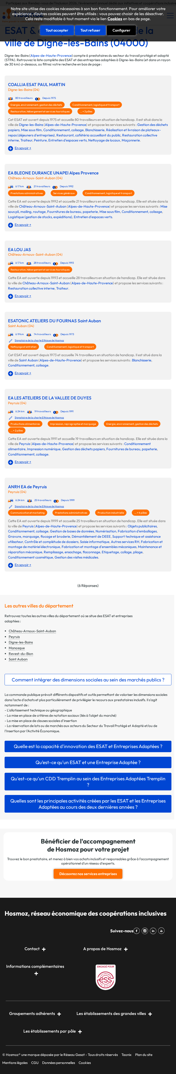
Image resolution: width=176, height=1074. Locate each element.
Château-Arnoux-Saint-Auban (42, 206)
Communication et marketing (28, 512)
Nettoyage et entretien (23, 346)
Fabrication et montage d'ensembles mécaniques (99, 547)
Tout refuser (90, 30)
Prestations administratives (27, 193)
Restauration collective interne (31, 288)
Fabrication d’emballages (137, 531)
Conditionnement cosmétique (30, 557)
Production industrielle (111, 512)
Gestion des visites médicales (76, 557)
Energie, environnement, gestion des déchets (36, 104)
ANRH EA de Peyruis (27, 487)
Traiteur (26, 140)
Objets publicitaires (142, 526)
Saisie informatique (94, 542)
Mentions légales (15, 1062)
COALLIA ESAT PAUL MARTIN (36, 84)
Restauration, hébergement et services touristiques (40, 111)
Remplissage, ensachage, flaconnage (72, 552)
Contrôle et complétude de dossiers (51, 542)
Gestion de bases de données (72, 531)
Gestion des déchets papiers (83, 449)
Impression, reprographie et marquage (73, 424)
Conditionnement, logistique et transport (95, 104)
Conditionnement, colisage (63, 130)
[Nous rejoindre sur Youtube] (162, 931)
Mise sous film (31, 130)
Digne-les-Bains (31, 124)
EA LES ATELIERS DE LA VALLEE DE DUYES (49, 398)
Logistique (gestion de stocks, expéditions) (40, 217)
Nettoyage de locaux (104, 140)
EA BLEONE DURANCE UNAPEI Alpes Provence (53, 173)
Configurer (121, 30)
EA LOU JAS (19, 249)
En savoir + (23, 148)
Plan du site (143, 1054)
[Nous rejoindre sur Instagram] (146, 931)
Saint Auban (28, 360)
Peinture (40, 140)
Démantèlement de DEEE (91, 536)
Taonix (126, 1054)
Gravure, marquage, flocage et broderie (39, 536)
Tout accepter (57, 30)
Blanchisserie (94, 130)
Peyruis (24, 444)
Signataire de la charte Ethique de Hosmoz (39, 340)
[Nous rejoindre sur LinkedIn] (154, 931)
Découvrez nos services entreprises (88, 873)
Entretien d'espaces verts (67, 140)
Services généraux (64, 193)
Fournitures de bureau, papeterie (72, 211)
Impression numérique (43, 449)
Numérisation (106, 531)
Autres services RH (125, 542)
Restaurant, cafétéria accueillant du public (88, 135)
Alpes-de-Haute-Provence (51, 55)
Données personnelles (58, 1062)
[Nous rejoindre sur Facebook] (137, 931)
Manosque (17, 648)
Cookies (114, 18)
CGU (34, 1062)
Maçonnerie (131, 140)
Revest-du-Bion (21, 653)
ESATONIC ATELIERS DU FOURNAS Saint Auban (54, 321)
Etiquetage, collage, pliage (122, 552)
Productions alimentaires (25, 424)
